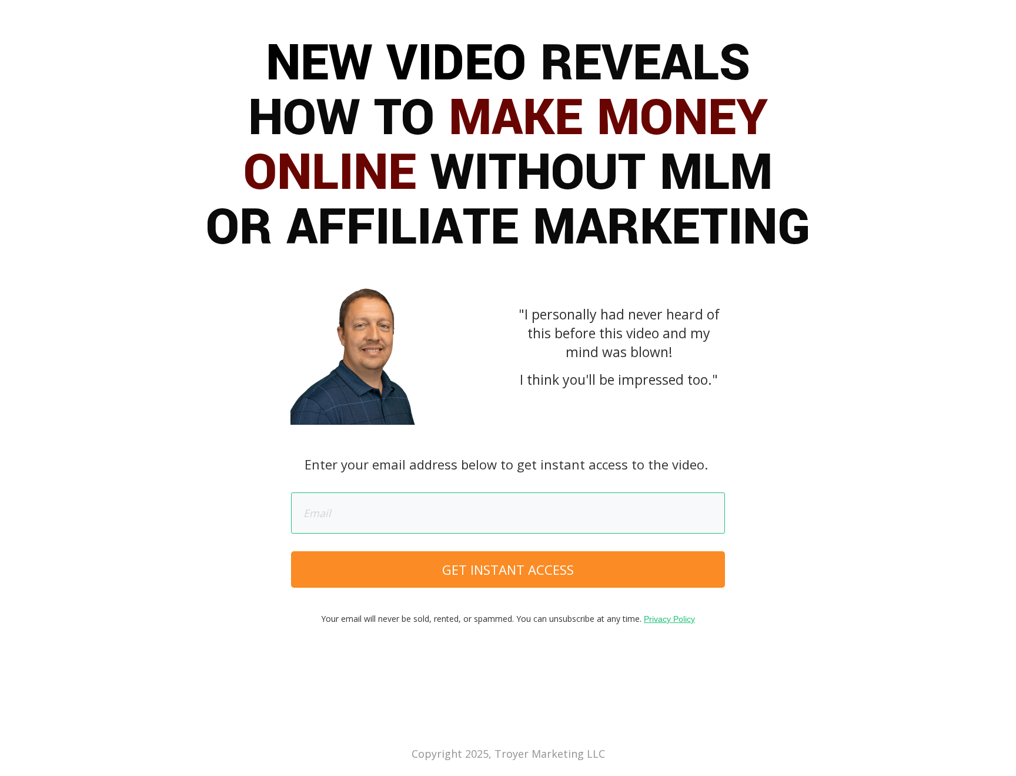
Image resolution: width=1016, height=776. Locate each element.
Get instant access (508, 569)
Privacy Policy (669, 619)
